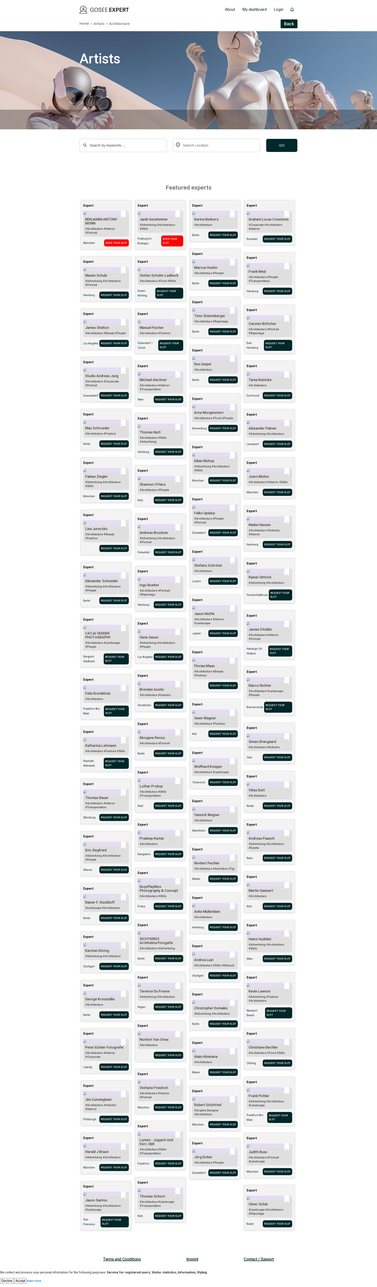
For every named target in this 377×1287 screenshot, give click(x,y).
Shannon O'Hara (153, 484)
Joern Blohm (259, 476)
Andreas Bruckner (154, 533)
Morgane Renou (152, 738)
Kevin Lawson (259, 991)
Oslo (249, 757)
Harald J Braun (97, 1152)
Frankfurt (143, 1163)
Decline (7, 1280)
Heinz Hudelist (260, 939)
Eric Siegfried (95, 850)
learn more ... (35, 1281)
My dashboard (254, 9)
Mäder (196, 878)
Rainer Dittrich (260, 577)
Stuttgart (89, 966)
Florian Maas (204, 666)
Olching (251, 1063)
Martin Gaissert (261, 890)
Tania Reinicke (260, 380)
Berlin (195, 235)
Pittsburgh (89, 1119)
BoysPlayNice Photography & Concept (159, 889)
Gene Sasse (149, 637)
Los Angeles (90, 343)
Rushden (252, 239)
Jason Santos (96, 1200)
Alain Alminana (206, 1056)
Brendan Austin (152, 689)
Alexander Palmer (263, 428)
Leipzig (87, 1067)
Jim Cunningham (98, 1099)
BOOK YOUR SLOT (116, 243)
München (89, 242)
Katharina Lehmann (100, 745)
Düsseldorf (199, 532)
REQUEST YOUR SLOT (223, 235)
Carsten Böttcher (262, 324)
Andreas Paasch (262, 838)
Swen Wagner (205, 718)
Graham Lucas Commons (269, 219)
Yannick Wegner (207, 815)
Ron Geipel (202, 364)
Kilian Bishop (204, 461)
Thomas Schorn (152, 1196)
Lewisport (253, 444)
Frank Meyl (257, 271)
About (230, 9)
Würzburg (89, 817)
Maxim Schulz (96, 275)
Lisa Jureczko (96, 529)
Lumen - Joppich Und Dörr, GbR (156, 1142)
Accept (20, 1280)
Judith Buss (258, 1152)
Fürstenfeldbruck (257, 595)
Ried (140, 805)
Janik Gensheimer (154, 219)
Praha (141, 906)
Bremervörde (255, 707)
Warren (87, 869)
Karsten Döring (97, 951)
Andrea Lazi (203, 960)
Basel (250, 1223)
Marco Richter (260, 685)
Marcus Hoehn (205, 267)
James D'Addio (260, 629)
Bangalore (144, 854)
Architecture (119, 24)
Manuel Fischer (152, 328)
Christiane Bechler (263, 1047)
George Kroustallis (100, 999)
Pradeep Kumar (152, 838)
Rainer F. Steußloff (100, 902)
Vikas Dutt (257, 790)
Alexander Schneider (101, 581)
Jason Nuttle (204, 614)
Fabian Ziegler (96, 476)
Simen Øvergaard (262, 742)
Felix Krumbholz (98, 693)
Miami (196, 1072)
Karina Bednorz (206, 219)
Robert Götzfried (207, 1105)
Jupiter (196, 633)
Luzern (196, 581)
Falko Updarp (204, 513)
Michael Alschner (153, 380)
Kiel (194, 733)
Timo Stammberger (209, 316)
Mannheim (199, 830)
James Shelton (97, 328)
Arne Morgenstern (208, 412)
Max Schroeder (97, 428)
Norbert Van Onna (154, 1039)
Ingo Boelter (149, 585)
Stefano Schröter (208, 565)
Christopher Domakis (211, 1008)
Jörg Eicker (203, 1157)
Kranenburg (199, 428)
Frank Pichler (259, 1096)
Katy (140, 500)
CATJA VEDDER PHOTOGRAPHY (98, 635)
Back (289, 23)
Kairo (250, 858)
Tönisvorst (198, 782)
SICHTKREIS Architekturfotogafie (156, 941)
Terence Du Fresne (155, 991)
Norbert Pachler (207, 863)
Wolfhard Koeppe (208, 766)
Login (278, 9)
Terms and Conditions (122, 1259)
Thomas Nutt (150, 432)
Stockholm (144, 705)
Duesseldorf (90, 395)
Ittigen (141, 1007)
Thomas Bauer (97, 798)
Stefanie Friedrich (154, 1088)
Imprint (192, 1259)
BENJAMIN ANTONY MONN (101, 221)
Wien (141, 399)
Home (84, 23)
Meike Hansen (260, 525)
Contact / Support (259, 1259)
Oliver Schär (258, 1204)
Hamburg (252, 291)
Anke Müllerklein (207, 911)
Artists (99, 24)
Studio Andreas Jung (101, 376)
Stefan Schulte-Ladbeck (159, 275)
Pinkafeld (143, 552)
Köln (249, 906)
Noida (250, 805)
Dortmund (253, 395)
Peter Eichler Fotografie (104, 1047)
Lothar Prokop (151, 786)
